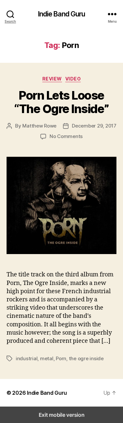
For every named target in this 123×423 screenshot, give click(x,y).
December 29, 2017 (94, 126)
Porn (61, 358)
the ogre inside (86, 358)
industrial (26, 358)
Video (73, 79)
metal (46, 358)
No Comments (66, 136)
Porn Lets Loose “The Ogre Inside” (61, 102)
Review (52, 79)
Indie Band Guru (61, 14)
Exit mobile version (62, 414)
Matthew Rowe (39, 126)
